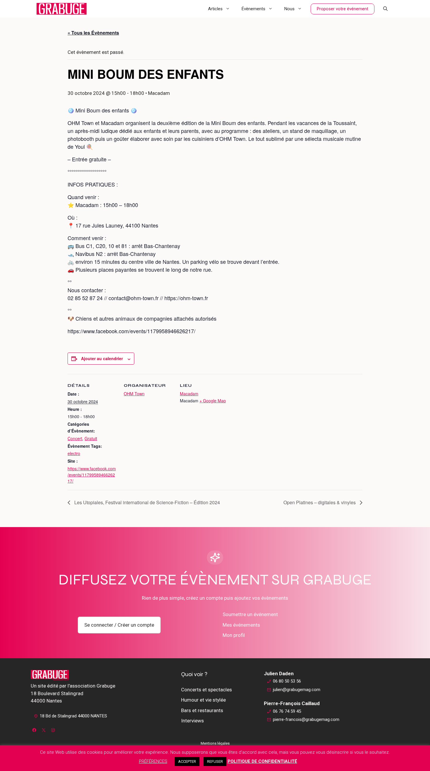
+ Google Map (212, 401)
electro (74, 453)
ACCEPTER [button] (187, 761)
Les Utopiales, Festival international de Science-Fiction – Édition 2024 (146, 502)
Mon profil (234, 635)
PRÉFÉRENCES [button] (153, 761)
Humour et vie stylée (203, 700)
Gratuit (91, 438)
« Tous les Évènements (93, 32)
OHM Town (134, 393)
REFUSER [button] (215, 761)
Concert (75, 438)
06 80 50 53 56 (287, 681)
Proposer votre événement (342, 8)
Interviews (192, 721)
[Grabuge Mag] (62, 9)
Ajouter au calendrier (102, 358)
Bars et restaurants (202, 710)
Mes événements (241, 625)
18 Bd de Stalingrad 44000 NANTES (73, 716)
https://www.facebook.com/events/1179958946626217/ (92, 475)
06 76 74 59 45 (287, 711)
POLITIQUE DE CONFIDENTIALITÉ (262, 761)
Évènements (253, 8)
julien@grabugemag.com (296, 689)
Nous (289, 8)
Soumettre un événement (250, 614)
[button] (385, 9)
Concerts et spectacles (206, 690)
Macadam (189, 393)
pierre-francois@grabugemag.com (306, 719)
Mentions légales (215, 743)
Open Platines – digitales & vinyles (320, 502)
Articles (215, 8)
